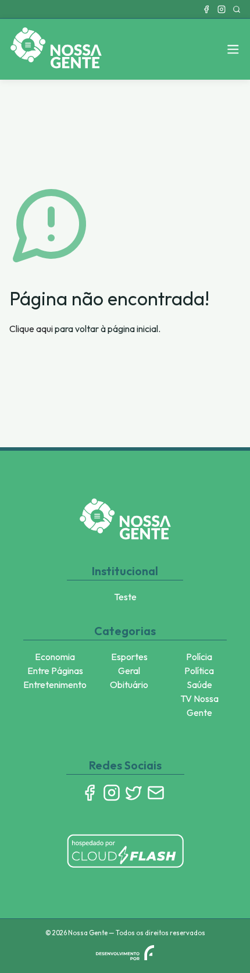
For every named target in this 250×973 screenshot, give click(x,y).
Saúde (199, 684)
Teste (125, 597)
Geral (129, 670)
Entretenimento (55, 684)
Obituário (129, 684)
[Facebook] (206, 9)
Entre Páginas (55, 670)
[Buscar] (237, 9)
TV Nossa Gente (199, 705)
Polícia (199, 656)
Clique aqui (31, 328)
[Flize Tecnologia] (125, 952)
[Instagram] (221, 9)
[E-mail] (156, 792)
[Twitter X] (133, 792)
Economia (55, 656)
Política (199, 670)
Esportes (129, 656)
